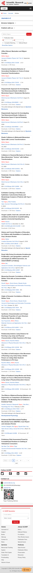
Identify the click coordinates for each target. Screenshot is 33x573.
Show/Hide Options (7, 45)
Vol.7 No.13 (20, 58)
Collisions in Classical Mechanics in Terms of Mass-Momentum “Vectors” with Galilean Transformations (16, 157)
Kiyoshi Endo (22, 426)
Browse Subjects (8, 23)
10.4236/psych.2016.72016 (12, 409)
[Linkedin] (18, 473)
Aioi (4, 263)
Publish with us (7, 28)
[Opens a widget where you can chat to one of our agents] (26, 570)
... (24, 460)
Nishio (5, 239)
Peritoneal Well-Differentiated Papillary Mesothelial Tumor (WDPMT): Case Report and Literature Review (15, 422)
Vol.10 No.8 (15, 241)
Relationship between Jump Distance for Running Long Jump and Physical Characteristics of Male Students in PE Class (16, 336)
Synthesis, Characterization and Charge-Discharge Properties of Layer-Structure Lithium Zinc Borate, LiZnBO (14, 316)
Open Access (21, 547)
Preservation (21, 552)
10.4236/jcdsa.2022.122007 (12, 270)
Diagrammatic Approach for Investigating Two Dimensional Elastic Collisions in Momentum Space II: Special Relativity (15, 115)
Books (3, 534)
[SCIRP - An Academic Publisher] (12, 3)
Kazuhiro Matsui (14, 340)
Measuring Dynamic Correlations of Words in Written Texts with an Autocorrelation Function (16, 278)
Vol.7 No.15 (20, 78)
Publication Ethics (23, 550)
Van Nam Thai (5, 446)
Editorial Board (23, 43)
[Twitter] (2, 473)
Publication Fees (22, 539)
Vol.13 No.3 (21, 428)
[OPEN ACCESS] (28, 3)
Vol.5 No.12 (8, 223)
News (2, 542)
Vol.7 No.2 (4, 287)
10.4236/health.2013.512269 (12, 226)
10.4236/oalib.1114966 (10, 433)
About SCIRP (23, 527)
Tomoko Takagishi (6, 426)
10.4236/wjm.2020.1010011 (12, 168)
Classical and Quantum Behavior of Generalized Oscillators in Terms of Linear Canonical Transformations (15, 71)
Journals (10, 13)
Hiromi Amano (14, 283)
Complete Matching (9, 43)
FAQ (2, 560)
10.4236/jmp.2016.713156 (11, 62)
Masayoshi (17, 404)
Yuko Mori (26, 404)
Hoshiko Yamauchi (6, 404)
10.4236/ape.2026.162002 (11, 389)
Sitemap (3, 537)
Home (5, 13)
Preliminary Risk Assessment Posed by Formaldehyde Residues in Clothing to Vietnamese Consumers (14, 441)
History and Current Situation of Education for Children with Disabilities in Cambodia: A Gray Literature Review (16, 234)
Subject (3, 532)
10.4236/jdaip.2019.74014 (11, 307)
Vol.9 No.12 (20, 144)
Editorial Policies (22, 532)
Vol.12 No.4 (20, 182)
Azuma (5, 221)
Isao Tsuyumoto (5, 320)
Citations (18, 84)
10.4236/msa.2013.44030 (11, 327)
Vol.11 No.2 (22, 343)
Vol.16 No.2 (22, 384)
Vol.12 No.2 (11, 268)
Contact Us (4, 539)
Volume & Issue (5, 562)
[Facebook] (10, 473)
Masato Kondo (22, 283)
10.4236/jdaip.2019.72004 (11, 290)
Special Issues (22, 542)
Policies (21, 545)
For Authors (21, 534)
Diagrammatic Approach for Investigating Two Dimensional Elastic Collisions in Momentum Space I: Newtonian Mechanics (15, 91)
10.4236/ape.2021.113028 (11, 369)
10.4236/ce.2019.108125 (11, 243)
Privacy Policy (22, 557)
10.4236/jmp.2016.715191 (11, 82)
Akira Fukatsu (12, 201)
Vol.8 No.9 (20, 98)
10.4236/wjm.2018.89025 (11, 102)
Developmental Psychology (9, 415)
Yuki (4, 201)
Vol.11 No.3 (22, 365)
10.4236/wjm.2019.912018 (11, 149)
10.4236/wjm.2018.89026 (11, 126)
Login (4, 8)
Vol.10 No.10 (20, 164)
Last (16, 463)
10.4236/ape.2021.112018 (11, 347)
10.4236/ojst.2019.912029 (11, 208)
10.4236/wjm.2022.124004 (11, 186)
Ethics (19, 529)
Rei (15, 426)
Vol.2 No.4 (24, 448)
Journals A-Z (4, 529)
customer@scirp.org (9, 483)
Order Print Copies (6, 552)
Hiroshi (5, 283)
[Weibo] (25, 473)
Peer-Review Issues (23, 537)
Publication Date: (9, 38)
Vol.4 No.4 (24, 323)
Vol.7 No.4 (4, 305)
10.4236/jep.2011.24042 (11, 453)
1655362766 (7, 487)
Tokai (13, 446)
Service (4, 545)
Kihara (15, 320)
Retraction (21, 555)
